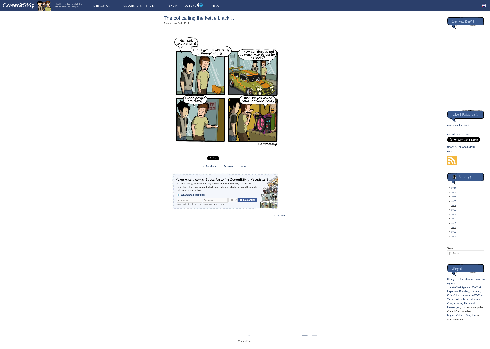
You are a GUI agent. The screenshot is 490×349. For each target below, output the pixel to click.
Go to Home (279, 215)
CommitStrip (27, 5)
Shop (173, 5)
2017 (453, 214)
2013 (453, 232)
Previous (209, 166)
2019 (453, 205)
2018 (453, 210)
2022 (453, 192)
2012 (453, 236)
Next (245, 166)
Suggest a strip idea (139, 5)
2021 (453, 197)
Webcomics (101, 5)
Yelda (450, 299)
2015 (453, 223)
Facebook (463, 125)
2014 (453, 227)
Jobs (188, 5)
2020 (453, 201)
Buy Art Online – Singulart (461, 315)
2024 (453, 188)
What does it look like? (193, 195)
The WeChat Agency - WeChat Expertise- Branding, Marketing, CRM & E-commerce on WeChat (465, 291)
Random (228, 166)
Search (451, 248)
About (216, 5)
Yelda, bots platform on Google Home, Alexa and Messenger (464, 303)
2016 (453, 219)
